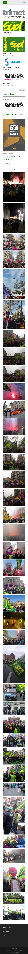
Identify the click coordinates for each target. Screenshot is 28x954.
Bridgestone (8, 160)
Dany (5, 35)
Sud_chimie (7, 33)
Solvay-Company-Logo (11, 67)
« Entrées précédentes (7, 88)
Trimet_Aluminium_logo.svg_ (14, 16)
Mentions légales (6, 931)
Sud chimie (7, 53)
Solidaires (6, 83)
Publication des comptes (8, 927)
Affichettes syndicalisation (8, 153)
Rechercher (22, 90)
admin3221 (6, 18)
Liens (4, 935)
